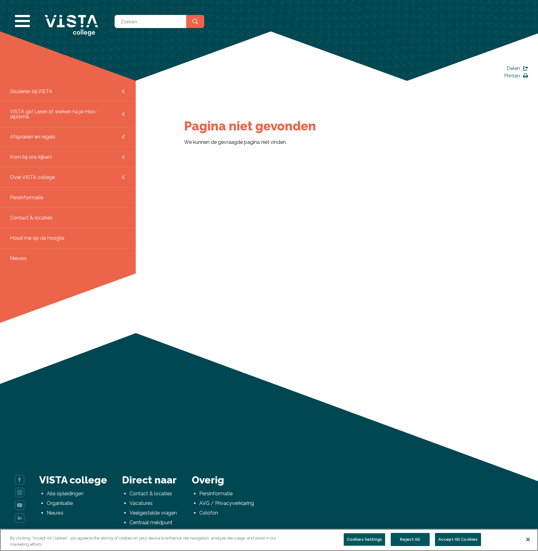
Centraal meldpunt (151, 522)
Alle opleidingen (65, 494)
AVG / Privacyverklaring (226, 503)
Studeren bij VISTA (31, 91)
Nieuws (18, 258)
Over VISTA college (32, 177)
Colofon (208, 513)
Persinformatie (26, 197)
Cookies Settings (364, 539)
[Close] (528, 539)
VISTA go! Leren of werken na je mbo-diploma (53, 114)
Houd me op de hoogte (37, 238)
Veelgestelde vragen (153, 513)
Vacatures (141, 503)
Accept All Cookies (458, 539)
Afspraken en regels (32, 137)
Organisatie (60, 503)
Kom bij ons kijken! (31, 157)
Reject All (410, 539)
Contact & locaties (31, 218)
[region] (269, 540)
